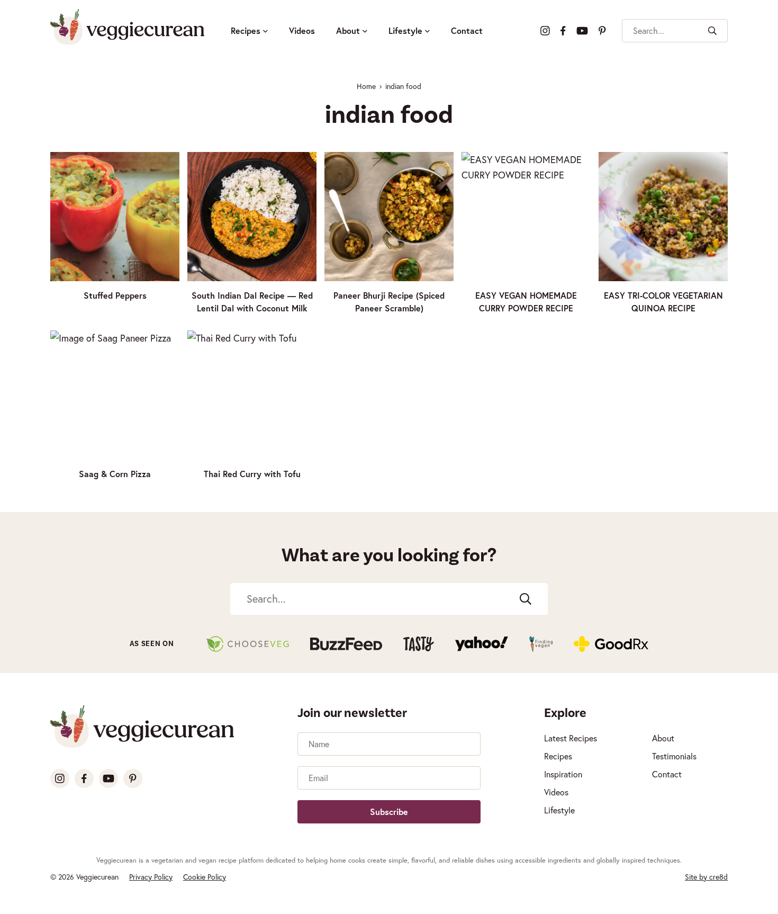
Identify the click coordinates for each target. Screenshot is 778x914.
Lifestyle (405, 30)
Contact (467, 30)
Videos (302, 30)
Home (366, 86)
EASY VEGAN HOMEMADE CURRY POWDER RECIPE (526, 301)
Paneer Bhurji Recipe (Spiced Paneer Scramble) (389, 301)
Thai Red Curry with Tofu (252, 473)
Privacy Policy (151, 877)
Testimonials (674, 755)
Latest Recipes (570, 737)
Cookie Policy (204, 877)
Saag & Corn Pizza (115, 473)
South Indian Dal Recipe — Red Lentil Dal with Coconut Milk (252, 301)
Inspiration (563, 773)
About (348, 30)
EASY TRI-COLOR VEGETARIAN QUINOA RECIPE (663, 301)
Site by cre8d (706, 877)
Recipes (245, 30)
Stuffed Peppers (115, 295)
